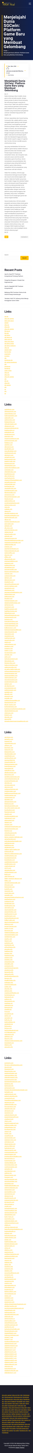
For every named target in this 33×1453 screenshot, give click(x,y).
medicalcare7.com (9, 818)
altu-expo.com (8, 528)
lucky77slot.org (8, 1216)
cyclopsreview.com (9, 575)
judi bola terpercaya (22, 1428)
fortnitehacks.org (9, 995)
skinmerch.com (8, 455)
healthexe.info (8, 951)
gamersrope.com (9, 1102)
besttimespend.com (10, 1279)
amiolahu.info (8, 959)
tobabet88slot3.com (10, 1333)
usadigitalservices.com (11, 862)
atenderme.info (8, 970)
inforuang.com (8, 885)
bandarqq (7, 368)
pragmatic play (12, 1405)
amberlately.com (9, 432)
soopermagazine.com (10, 673)
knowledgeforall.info (10, 858)
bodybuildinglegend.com (11, 918)
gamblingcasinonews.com (12, 776)
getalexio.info (8, 1270)
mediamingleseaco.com (11, 932)
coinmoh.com (8, 573)
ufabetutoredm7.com (10, 1362)
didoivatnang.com (9, 580)
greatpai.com (8, 546)
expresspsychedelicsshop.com (13, 592)
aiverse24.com (8, 696)
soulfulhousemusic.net (11, 1325)
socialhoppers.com (9, 864)
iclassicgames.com (9, 1144)
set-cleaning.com (9, 686)
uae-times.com (8, 737)
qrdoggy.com (8, 1233)
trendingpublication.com (11, 1341)
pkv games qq (26, 1420)
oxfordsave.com (9, 1142)
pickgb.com (7, 1239)
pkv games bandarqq (10, 362)
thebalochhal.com (9, 422)
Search (6, 255)
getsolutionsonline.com (11, 828)
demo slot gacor (9, 320)
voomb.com (7, 1206)
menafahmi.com (9, 636)
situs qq (6, 325)
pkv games (7, 385)
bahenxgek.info (8, 1085)
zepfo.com (7, 657)
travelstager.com (9, 903)
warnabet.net (8, 1018)
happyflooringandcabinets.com (13, 1229)
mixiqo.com (7, 1296)
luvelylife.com (8, 889)
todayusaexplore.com (10, 415)
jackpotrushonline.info (11, 1096)
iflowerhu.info (8, 1038)
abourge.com (8, 555)
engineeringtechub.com (11, 1200)
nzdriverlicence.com (10, 644)
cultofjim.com (8, 444)
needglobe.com (8, 1298)
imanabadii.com (9, 1043)
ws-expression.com (10, 652)
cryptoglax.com (9, 469)
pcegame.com (8, 648)
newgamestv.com (9, 1189)
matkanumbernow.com (11, 789)
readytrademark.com (10, 677)
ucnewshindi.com (9, 1098)
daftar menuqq (23, 1412)
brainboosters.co (9, 430)
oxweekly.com (8, 895)
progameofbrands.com (11, 781)
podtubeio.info (8, 982)
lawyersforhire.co (9, 1158)
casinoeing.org (8, 1005)
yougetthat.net (8, 1135)
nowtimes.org (8, 1003)
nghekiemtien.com (9, 936)
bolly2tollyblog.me (9, 1022)
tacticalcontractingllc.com (12, 1329)
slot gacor (16, 1403)
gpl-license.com (8, 605)
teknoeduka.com (9, 661)
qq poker (24, 1414)
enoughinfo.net (8, 1013)
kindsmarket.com (9, 887)
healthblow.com (9, 845)
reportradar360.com (10, 910)
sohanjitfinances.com (10, 1322)
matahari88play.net (10, 1162)
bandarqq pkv (24, 1430)
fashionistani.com (9, 594)
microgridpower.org (10, 1293)
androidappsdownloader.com (13, 841)
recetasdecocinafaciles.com (12, 542)
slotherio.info (8, 991)
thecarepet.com (9, 1069)
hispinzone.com (9, 803)
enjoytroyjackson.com (10, 586)
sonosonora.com (9, 494)
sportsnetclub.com (9, 1137)
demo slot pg (8, 339)
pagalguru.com (8, 646)
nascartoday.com (9, 640)
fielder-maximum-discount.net (13, 878)
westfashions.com (9, 899)
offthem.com (8, 745)
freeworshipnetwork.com (11, 551)
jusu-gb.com (8, 1067)
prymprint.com (8, 1275)
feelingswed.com (9, 596)
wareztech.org (8, 1113)
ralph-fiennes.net (9, 876)
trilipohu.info (8, 1045)
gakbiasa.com (8, 1036)
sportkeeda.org (8, 1277)
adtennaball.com (9, 820)
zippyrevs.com (8, 787)
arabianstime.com (9, 565)
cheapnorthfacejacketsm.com (13, 480)
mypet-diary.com (9, 893)
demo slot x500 (9, 1410)
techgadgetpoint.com (10, 1208)
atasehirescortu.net (10, 1198)
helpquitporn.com (9, 613)
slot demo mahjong (10, 345)
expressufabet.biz (9, 760)
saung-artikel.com (9, 1146)
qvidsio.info (7, 986)
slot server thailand (10, 1401)
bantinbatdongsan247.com (12, 1081)
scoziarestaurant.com (10, 681)
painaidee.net (8, 1169)
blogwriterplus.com (10, 1071)
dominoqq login (6, 1424)
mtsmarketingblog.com (11, 934)
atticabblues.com (9, 567)
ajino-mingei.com (9, 476)
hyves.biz (7, 1011)
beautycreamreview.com (11, 571)
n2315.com (7, 868)
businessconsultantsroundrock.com (14, 709)
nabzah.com (8, 822)
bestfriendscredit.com (10, 517)
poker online (8, 370)
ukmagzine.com (9, 1110)
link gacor (7, 331)
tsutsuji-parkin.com (10, 534)
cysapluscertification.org (11, 993)
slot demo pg (8, 337)
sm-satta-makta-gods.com (12, 669)
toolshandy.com (9, 901)
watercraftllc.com (9, 553)
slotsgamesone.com (10, 801)
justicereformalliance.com (12, 467)
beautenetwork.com (10, 702)
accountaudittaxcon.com (11, 1273)
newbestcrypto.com (10, 1140)
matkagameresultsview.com (12, 826)
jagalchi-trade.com (9, 461)
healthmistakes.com (10, 1241)
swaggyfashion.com (10, 912)
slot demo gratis (9, 343)
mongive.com (8, 824)
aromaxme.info (8, 966)
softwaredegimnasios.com (12, 671)
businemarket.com (9, 1160)
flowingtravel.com (9, 812)
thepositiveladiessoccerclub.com (13, 540)
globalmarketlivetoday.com (12, 603)
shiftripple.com (8, 1316)
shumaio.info (8, 988)
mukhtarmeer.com (9, 638)
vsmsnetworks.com (10, 743)
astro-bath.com (9, 523)
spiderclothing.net (9, 501)
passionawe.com (9, 1302)
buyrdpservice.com (9, 1129)
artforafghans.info (9, 947)
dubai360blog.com (9, 1214)
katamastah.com (9, 1258)
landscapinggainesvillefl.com (12, 629)
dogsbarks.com (9, 582)
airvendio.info (8, 949)
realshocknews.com (10, 1237)
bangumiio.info (8, 972)
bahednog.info (8, 1083)
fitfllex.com (7, 880)
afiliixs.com (7, 557)
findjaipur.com (8, 442)
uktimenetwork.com (10, 411)
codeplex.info (8, 509)
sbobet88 (19, 1401)
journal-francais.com (10, 926)
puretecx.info (8, 953)
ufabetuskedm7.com (10, 1358)
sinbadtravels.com (9, 1108)
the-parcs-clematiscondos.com (13, 1065)
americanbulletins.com (11, 561)
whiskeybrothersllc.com (11, 1370)
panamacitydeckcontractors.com (14, 897)
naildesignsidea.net (10, 544)
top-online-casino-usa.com (12, 808)
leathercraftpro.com (10, 1291)
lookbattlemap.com (10, 1127)
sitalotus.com (8, 1250)
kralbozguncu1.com (10, 627)
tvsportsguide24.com (10, 1210)
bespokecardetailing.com (11, 515)
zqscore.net (7, 1260)
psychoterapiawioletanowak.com (14, 1308)
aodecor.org (8, 999)
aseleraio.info (8, 1262)
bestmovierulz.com (9, 459)
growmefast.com (9, 1219)
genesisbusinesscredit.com (12, 882)
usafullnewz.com (9, 409)
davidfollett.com (9, 449)
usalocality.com (9, 418)
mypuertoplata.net (9, 762)
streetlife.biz (8, 1009)
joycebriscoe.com (9, 434)
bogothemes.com (9, 474)
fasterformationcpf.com (11, 1123)
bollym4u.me (8, 1020)
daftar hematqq (16, 1414)
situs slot (24, 1407)
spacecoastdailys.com (11, 675)
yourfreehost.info (9, 478)
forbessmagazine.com (11, 600)
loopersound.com (9, 463)
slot (6, 237)
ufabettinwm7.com (10, 1350)
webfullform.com (9, 770)
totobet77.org (8, 1339)
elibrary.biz (7, 519)
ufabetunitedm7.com (10, 1356)
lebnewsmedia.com (10, 492)
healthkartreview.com (10, 611)
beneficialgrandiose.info (11, 976)
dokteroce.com (8, 924)
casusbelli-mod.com (10, 488)
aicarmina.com (8, 436)
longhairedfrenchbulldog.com (13, 1156)
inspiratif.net (8, 741)
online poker (26, 1416)
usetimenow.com (9, 843)
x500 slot (22, 1403)
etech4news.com (9, 590)
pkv (5, 358)
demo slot (17, 1410)
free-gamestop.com (10, 1106)
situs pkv (7, 327)
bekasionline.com (9, 752)
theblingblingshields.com (11, 1185)
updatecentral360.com (11, 1256)
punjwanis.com (8, 1063)
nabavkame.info (9, 1034)
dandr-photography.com (11, 922)
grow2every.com (9, 607)
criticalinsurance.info (10, 833)
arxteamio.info (8, 1268)
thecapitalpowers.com (11, 1331)
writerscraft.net (9, 851)
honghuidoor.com (9, 810)
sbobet (6, 323)
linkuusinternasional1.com (12, 496)
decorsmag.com (9, 774)
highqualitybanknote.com (11, 615)
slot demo (7, 335)
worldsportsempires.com (11, 1254)
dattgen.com (8, 578)
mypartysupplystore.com (11, 438)
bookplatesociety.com (10, 490)
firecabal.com (8, 598)
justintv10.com (8, 928)
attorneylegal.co (9, 1204)
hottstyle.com (8, 619)
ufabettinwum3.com (10, 1352)
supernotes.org (8, 1252)
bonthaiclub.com (9, 486)
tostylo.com (7, 1133)
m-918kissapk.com (9, 1032)
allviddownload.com (10, 772)
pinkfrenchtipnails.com (11, 1187)
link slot (6, 333)
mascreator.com (9, 634)
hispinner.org (8, 830)
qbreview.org (8, 783)
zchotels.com (8, 654)
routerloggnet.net (9, 797)
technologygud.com (10, 1235)
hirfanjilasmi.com (9, 1287)
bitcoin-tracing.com (10, 704)
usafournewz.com (9, 420)
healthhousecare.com (10, 609)
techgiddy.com (8, 1092)
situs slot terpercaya (15, 1407)
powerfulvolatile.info (10, 984)
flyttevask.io (8, 1026)
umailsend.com (8, 1119)
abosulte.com (8, 694)
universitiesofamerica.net (11, 778)
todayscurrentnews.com (11, 1335)
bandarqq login (16, 1420)
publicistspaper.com (10, 690)
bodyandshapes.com (10, 706)
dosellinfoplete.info (10, 980)
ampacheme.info (9, 961)
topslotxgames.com (10, 795)
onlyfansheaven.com (10, 872)
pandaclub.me (8, 1024)
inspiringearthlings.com (11, 623)
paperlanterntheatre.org (11, 548)
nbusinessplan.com (10, 754)
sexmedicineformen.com (11, 1314)
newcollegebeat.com (10, 451)
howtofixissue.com (9, 766)
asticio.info (7, 1264)
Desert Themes (20, 1447)
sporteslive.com (9, 1183)
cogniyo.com (8, 1283)
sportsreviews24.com (10, 1212)
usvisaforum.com (9, 457)
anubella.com (8, 698)
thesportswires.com (10, 1175)
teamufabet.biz (8, 768)
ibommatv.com (8, 747)
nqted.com (7, 642)
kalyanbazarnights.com (11, 806)
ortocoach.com (8, 1300)
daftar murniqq (6, 1414)
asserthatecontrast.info (11, 968)
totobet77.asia (8, 1337)
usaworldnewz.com (10, 413)
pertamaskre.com (9, 1088)
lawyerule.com (8, 930)
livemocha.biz (8, 1007)
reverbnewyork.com (10, 453)
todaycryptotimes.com (11, 665)
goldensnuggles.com (10, 1125)
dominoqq (7, 366)
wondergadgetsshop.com (11, 503)
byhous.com (8, 1028)
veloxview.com (8, 1366)
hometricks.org (8, 1289)
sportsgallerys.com (10, 1192)
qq (5, 389)
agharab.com (8, 536)
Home (5, 50)
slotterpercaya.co (9, 1318)
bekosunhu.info (9, 974)
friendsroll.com (8, 499)
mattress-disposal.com (11, 1227)
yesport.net (7, 1131)
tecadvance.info (9, 955)
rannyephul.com (9, 907)
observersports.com (10, 1150)
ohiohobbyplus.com (10, 472)
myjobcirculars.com (10, 791)
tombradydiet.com (9, 484)
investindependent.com (11, 625)
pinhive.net (7, 1015)
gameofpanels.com (10, 839)
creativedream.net (9, 866)
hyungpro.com (8, 1177)
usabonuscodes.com (10, 667)
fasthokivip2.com (9, 1148)
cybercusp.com (8, 713)
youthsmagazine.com (10, 1167)
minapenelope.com (9, 465)
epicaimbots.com (9, 588)
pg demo (7, 356)
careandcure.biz (9, 1281)
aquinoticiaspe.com (10, 1154)
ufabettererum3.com (10, 1343)
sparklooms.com (9, 1327)
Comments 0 (24, 237)
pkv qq (6, 381)
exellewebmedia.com (10, 1104)
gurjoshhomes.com (10, 482)
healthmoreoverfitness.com (12, 793)
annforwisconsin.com (10, 440)
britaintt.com (8, 715)
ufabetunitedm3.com (10, 1354)
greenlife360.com (9, 756)
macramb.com (8, 891)
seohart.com (8, 684)
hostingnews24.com (10, 617)
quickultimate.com (9, 1310)
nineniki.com (8, 814)
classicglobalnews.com (11, 711)
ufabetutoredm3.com (10, 1360)
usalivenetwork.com (10, 1094)
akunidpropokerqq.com (11, 513)
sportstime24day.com (10, 1181)
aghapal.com (8, 526)
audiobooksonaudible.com (12, 700)
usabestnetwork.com (10, 1115)
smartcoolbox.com (9, 1320)
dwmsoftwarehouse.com (11, 584)
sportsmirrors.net (9, 1194)
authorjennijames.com (11, 530)
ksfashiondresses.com (11, 1244)
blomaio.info (8, 978)
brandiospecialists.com (11, 816)
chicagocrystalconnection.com (13, 1040)
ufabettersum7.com (10, 1347)
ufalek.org (7, 1225)
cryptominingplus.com (11, 1152)
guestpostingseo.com (10, 1073)
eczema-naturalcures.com (12, 521)
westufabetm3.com (10, 1368)
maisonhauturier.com (10, 632)
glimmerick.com (9, 447)
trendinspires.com (9, 905)
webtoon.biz (8, 1173)
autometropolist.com (10, 569)
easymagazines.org (10, 1285)
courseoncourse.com (10, 1079)
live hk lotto (7, 352)
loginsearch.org (9, 997)
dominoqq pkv (8, 360)
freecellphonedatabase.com (12, 1100)
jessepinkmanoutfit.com (11, 1117)
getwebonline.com (9, 870)
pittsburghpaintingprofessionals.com (15, 1304)
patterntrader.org (9, 1246)
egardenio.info (8, 1266)
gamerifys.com (8, 739)
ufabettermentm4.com (11, 1345)
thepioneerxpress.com (10, 764)
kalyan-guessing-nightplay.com (13, 837)
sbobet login (8, 350)
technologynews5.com (11, 659)
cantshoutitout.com (10, 758)
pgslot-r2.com (8, 650)
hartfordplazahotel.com (11, 1030)
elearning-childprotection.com (13, 853)
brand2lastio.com (9, 860)
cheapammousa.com (10, 538)
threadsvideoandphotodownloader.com (15, 1090)
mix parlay (13, 1428)
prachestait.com (9, 945)
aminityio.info (8, 957)
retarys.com (8, 1121)
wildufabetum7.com (10, 1372)
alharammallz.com (9, 559)
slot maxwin (8, 1403)
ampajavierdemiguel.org (11, 428)
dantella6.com (8, 799)
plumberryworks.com (10, 1306)
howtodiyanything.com (11, 621)
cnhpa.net (7, 1248)
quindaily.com (8, 692)
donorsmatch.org (9, 1001)
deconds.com (8, 717)
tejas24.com (8, 941)
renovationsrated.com (10, 679)
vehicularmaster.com (10, 424)
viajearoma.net (8, 532)
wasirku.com (8, 939)
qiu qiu (6, 316)
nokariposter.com (9, 835)
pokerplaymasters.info (11, 1077)
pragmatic (7, 354)
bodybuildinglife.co (9, 1231)
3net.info (7, 507)
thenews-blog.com (9, 663)
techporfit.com (8, 749)
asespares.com (8, 563)
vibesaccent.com (9, 426)
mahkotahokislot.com (10, 1221)
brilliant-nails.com (9, 920)
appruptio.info (8, 1047)
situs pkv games (9, 318)
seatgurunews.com (10, 505)
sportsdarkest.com (9, 1171)
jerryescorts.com (9, 1202)
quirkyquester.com (9, 1312)
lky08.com (7, 874)
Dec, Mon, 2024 (12, 66)
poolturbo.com (8, 943)
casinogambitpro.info (10, 1075)
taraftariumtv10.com (10, 914)
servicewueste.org (9, 785)
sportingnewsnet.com (10, 1179)
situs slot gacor (18, 1399)
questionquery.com (10, 916)
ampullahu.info (8, 964)
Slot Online (11, 75)
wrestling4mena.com (10, 855)
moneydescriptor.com (10, 1165)
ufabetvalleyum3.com (10, 1364)
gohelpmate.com (9, 847)
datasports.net (8, 1196)
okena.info (7, 511)
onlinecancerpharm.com (11, 1223)
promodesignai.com (10, 688)
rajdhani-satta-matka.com (12, 849)
